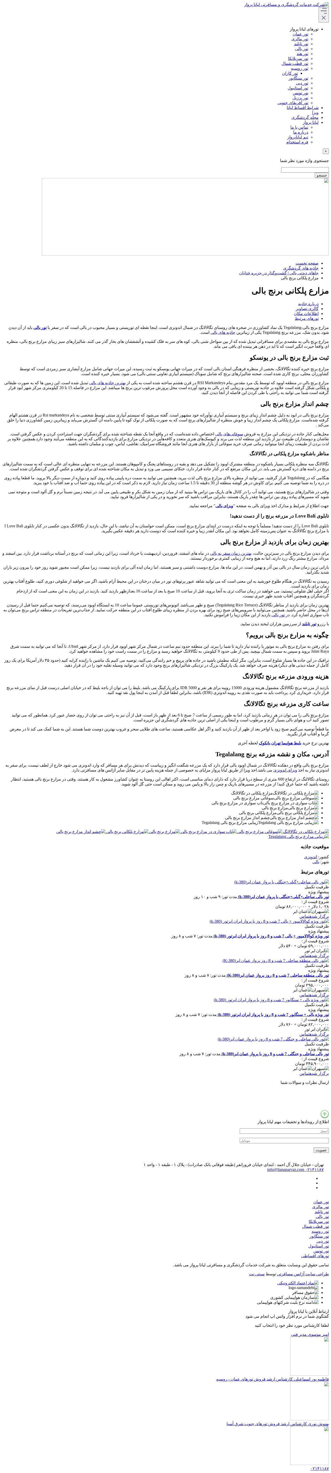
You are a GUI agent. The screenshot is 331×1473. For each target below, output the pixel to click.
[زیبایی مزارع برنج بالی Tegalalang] (298, 836)
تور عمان (300, 34)
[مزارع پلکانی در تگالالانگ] (305, 831)
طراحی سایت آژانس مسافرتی (303, 1274)
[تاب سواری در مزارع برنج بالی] (208, 831)
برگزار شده (319, 916)
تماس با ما (299, 127)
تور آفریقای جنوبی (292, 103)
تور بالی (301, 49)
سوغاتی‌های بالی (229, 434)
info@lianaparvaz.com (285, 1169)
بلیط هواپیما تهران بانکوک (280, 743)
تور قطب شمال (294, 63)
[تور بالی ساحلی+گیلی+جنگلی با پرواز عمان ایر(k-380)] (281, 882)
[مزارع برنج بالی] (164, 831)
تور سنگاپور (298, 78)
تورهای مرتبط (307, 318)
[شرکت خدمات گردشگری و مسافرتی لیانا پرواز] (286, 4)
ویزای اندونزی (285, 770)
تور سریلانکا (298, 58)
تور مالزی (299, 39)
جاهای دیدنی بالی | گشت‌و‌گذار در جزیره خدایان (279, 273)
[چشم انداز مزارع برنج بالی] (80, 831)
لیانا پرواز (311, 122)
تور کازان (290, 73)
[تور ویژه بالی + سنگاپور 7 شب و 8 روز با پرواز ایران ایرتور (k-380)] (271, 1000)
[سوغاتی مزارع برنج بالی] (259, 831)
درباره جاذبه (308, 304)
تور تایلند (301, 44)
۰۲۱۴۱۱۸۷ (314, 1169)
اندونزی (310, 857)
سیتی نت (257, 1274)
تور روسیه (299, 68)
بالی (315, 862)
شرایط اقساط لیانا (303, 107)
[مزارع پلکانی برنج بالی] (126, 831)
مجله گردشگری (305, 117)
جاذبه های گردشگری (301, 268)
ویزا (315, 112)
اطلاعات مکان (306, 313)
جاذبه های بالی (222, 332)
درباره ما (300, 132)
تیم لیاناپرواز (297, 137)
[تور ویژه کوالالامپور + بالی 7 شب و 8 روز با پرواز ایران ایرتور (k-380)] (269, 921)
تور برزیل (300, 98)
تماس (304, 916)
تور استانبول (298, 88)
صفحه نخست (307, 263)
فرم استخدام (297, 142)
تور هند (302, 53)
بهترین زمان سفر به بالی (231, 553)
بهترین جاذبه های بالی (107, 383)
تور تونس (300, 93)
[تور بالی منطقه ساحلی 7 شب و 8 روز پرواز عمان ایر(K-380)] (276, 960)
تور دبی (302, 83)
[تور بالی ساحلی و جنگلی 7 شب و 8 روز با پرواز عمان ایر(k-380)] (273, 1039)
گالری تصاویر (307, 308)
